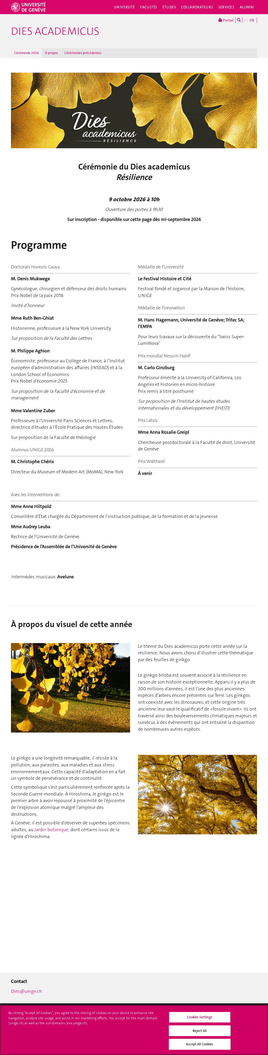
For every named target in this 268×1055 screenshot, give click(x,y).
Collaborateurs (197, 7)
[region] (134, 1030)
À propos (51, 53)
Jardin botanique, (51, 829)
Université (124, 7)
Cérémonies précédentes (83, 53)
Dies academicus (55, 31)
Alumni (247, 7)
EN (252, 20)
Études (169, 7)
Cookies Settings (199, 1017)
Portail (228, 20)
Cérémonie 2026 (26, 53)
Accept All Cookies (199, 1044)
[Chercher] (239, 20)
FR (246, 20)
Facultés (148, 7)
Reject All (199, 1031)
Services (226, 7)
